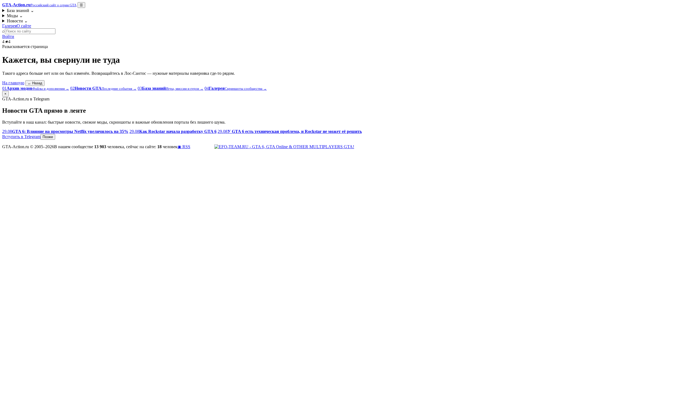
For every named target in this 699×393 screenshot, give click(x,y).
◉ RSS (183, 146)
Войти (8, 36)
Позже (48, 137)
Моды (15, 15)
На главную (13, 83)
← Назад (35, 83)
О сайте (24, 25)
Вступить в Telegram (21, 136)
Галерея (9, 25)
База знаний (20, 10)
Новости (17, 21)
